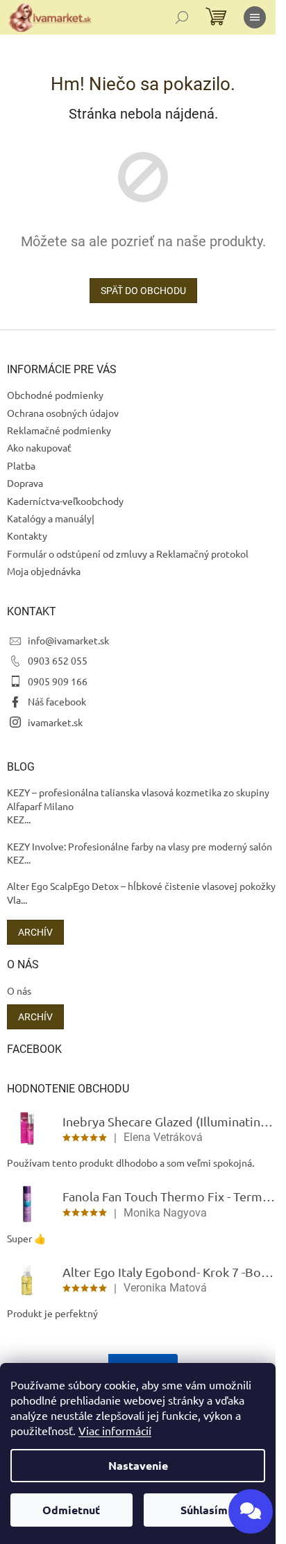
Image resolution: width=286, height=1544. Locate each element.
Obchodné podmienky (55, 394)
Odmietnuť (71, 1509)
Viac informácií (114, 1430)
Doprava (25, 483)
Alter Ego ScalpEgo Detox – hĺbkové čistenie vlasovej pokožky (141, 886)
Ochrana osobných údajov (63, 412)
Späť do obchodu (143, 290)
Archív (35, 932)
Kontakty (27, 535)
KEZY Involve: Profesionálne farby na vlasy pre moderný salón (139, 846)
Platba (21, 465)
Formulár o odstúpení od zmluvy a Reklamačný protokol (128, 553)
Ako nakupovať (39, 447)
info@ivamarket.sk (68, 640)
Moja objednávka (44, 571)
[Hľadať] (182, 17)
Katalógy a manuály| (50, 518)
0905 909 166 (57, 681)
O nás (19, 990)
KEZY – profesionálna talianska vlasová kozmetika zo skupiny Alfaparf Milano (138, 799)
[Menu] (255, 17)
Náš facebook (57, 701)
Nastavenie (138, 1465)
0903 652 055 (57, 660)
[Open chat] (250, 1511)
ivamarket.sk (55, 722)
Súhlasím (204, 1509)
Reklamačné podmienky (59, 430)
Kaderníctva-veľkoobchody (65, 501)
